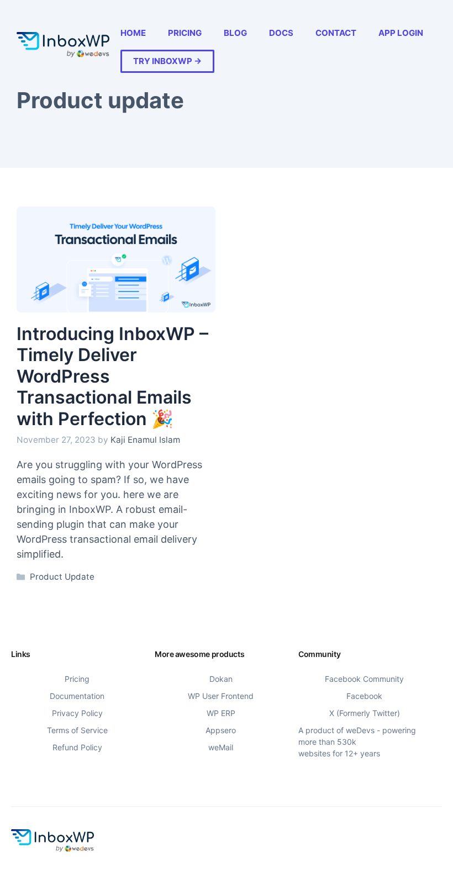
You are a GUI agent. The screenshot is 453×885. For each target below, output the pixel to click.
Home (133, 33)
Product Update (62, 576)
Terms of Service (77, 730)
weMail (220, 747)
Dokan (221, 678)
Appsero (221, 730)
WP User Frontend (221, 696)
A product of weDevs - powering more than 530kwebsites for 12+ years (357, 741)
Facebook (364, 696)
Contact (335, 33)
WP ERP (221, 713)
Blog (235, 33)
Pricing (185, 33)
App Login (400, 33)
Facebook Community (364, 678)
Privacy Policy (77, 713)
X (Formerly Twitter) (364, 713)
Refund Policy (77, 747)
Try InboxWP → (167, 61)
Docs (281, 33)
